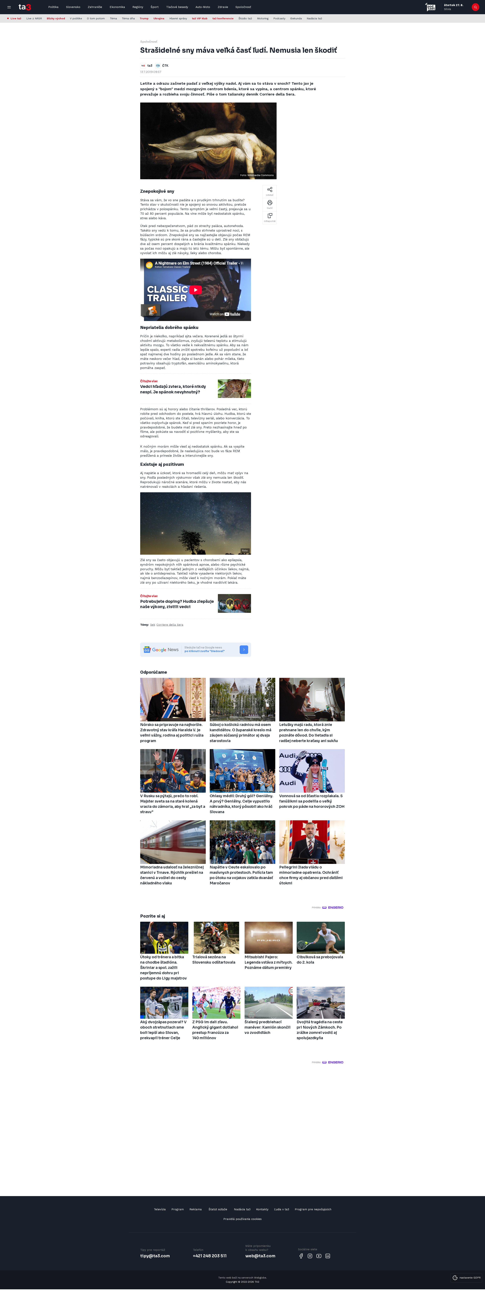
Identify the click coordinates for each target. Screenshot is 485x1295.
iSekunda (296, 18)
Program (177, 1209)
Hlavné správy (178, 18)
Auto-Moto (203, 7)
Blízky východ (56, 18)
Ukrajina (158, 18)
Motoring (262, 18)
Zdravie (223, 7)
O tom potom (96, 18)
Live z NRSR (34, 18)
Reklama (195, 1209)
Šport (155, 7)
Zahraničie (95, 7)
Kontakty (262, 1209)
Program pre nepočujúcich (313, 1209)
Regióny (137, 7)
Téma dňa (128, 18)
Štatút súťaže (218, 1209)
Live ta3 (16, 18)
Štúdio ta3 (245, 18)
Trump (144, 18)
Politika (53, 7)
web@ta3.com (260, 1256)
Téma (113, 18)
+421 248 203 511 (210, 1256)
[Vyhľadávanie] (476, 7)
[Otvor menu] (9, 7)
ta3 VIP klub (199, 18)
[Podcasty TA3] (430, 7)
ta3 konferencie (223, 18)
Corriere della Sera (169, 624)
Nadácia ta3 (314, 18)
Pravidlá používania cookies (242, 1219)
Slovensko (73, 7)
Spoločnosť (243, 7)
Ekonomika (117, 7)
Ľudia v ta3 (281, 1209)
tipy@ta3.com (155, 1256)
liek (152, 624)
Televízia (160, 1209)
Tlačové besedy (177, 7)
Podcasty (279, 18)
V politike (76, 18)
